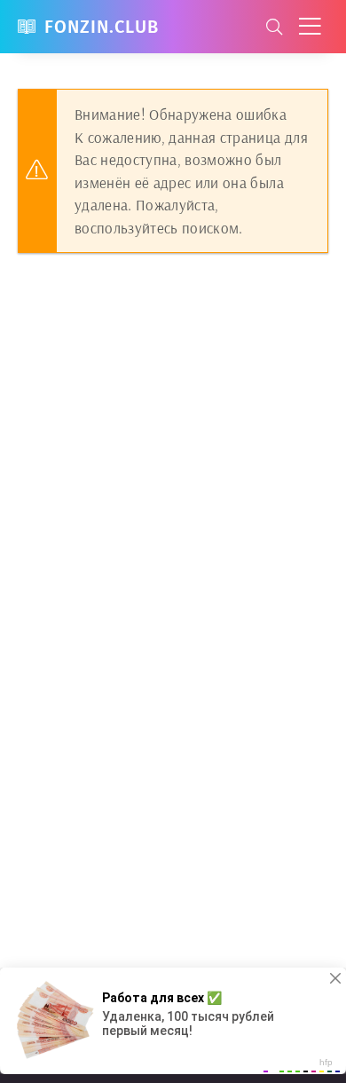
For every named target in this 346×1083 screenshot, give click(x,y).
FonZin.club (101, 26)
